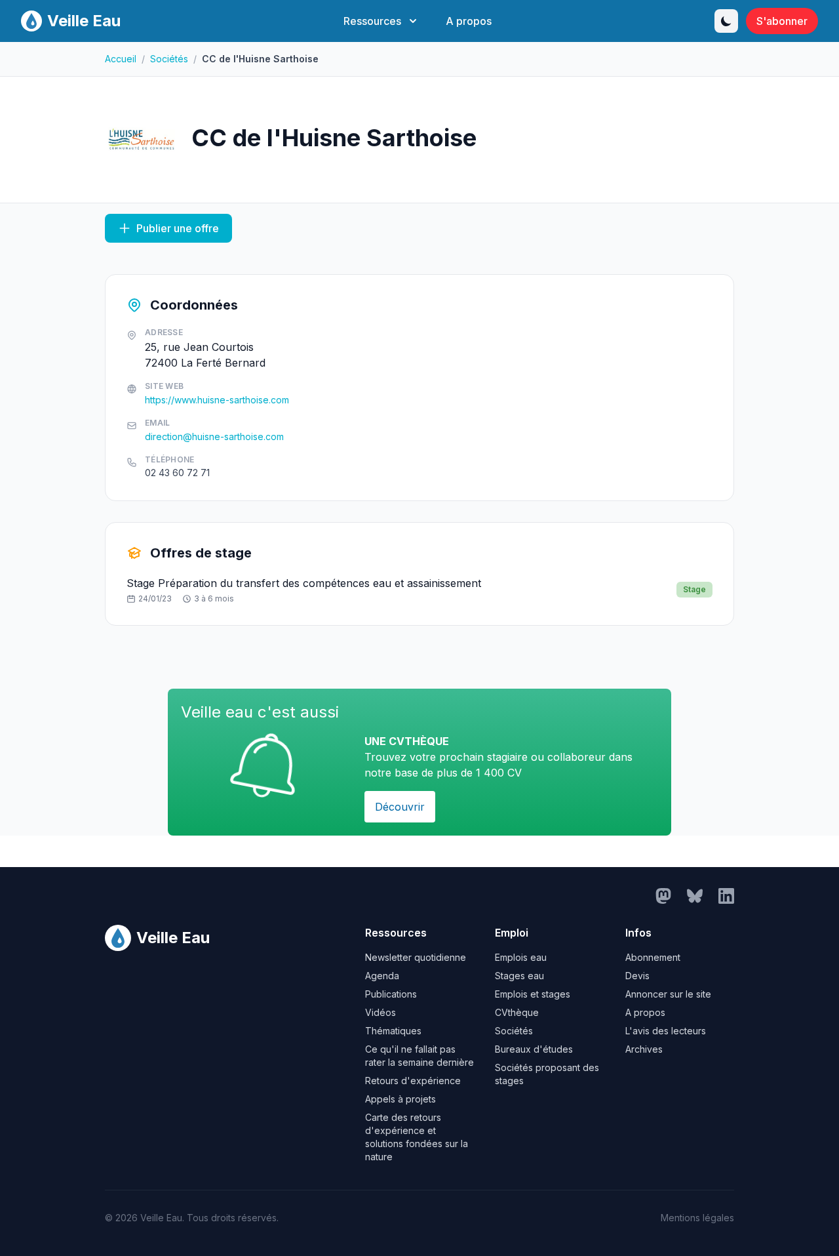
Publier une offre (177, 228)
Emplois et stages (532, 994)
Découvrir (400, 806)
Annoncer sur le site (668, 994)
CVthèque (517, 1012)
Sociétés (169, 58)
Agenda (382, 975)
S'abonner (782, 21)
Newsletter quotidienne (415, 957)
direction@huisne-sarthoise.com (214, 436)
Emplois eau (521, 957)
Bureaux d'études (534, 1049)
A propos (469, 21)
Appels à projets (400, 1098)
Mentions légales (697, 1217)
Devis (637, 975)
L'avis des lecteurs (665, 1030)
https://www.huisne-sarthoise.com (217, 399)
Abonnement (652, 957)
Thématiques (393, 1030)
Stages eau (519, 975)
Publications (391, 994)
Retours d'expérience (413, 1080)
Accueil (120, 58)
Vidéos (380, 1012)
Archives (644, 1049)
